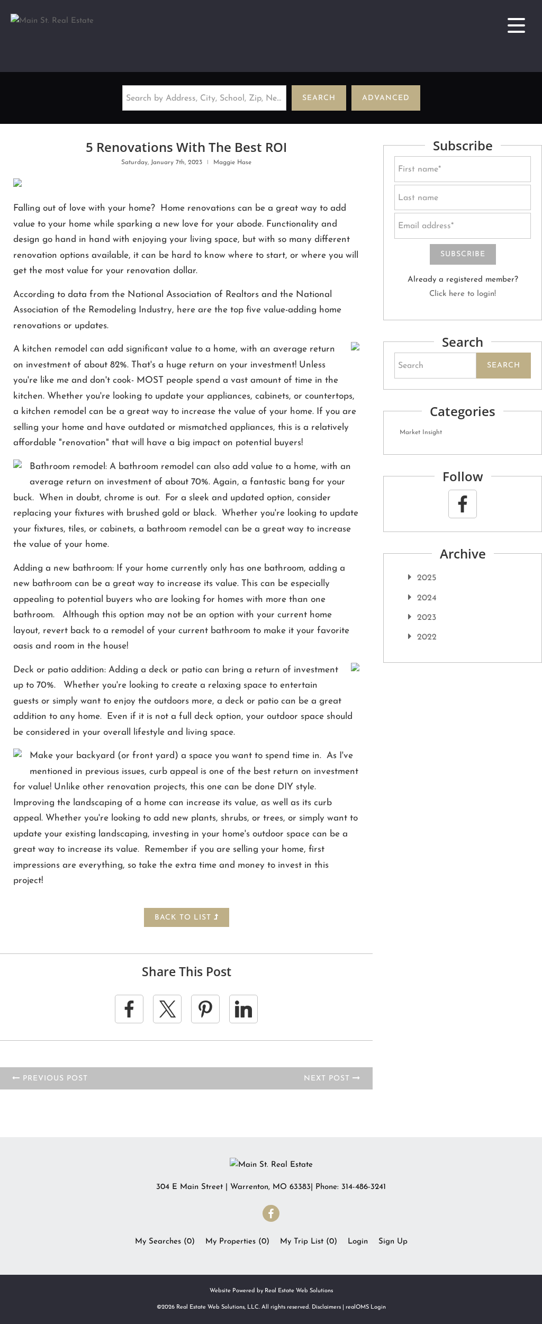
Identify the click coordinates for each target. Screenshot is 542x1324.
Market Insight (421, 432)
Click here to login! (462, 294)
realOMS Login (366, 1307)
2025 (426, 578)
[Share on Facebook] (129, 1009)
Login (358, 1242)
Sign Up (393, 1242)
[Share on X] (167, 1009)
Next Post (328, 1079)
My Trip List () (308, 1242)
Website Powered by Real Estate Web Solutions (271, 1291)
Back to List (184, 918)
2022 (427, 637)
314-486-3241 (363, 1187)
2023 (426, 618)
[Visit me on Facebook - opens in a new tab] (462, 504)
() (165, 1242)
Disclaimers (326, 1307)
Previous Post (54, 1079)
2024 (427, 598)
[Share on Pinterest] (205, 1009)
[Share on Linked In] (243, 1009)
